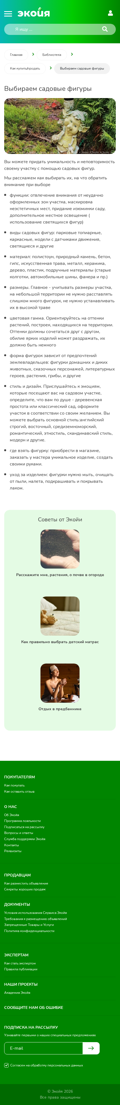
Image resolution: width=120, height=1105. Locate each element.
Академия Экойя (17, 992)
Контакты (11, 845)
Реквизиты (12, 851)
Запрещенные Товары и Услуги (29, 925)
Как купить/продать (25, 68)
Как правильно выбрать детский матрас (60, 642)
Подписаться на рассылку (24, 827)
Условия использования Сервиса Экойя (35, 913)
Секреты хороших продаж (24, 889)
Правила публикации (20, 969)
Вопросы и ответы (18, 833)
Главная (16, 55)
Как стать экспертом (20, 963)
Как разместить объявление (26, 883)
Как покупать (14, 785)
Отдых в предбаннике (60, 709)
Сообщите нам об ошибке (33, 1007)
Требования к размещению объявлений (35, 919)
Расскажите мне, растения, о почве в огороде (60, 575)
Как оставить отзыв (19, 791)
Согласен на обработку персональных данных (46, 1065)
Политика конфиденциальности (29, 931)
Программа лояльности (22, 821)
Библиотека (51, 55)
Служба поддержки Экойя (24, 839)
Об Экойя (11, 815)
